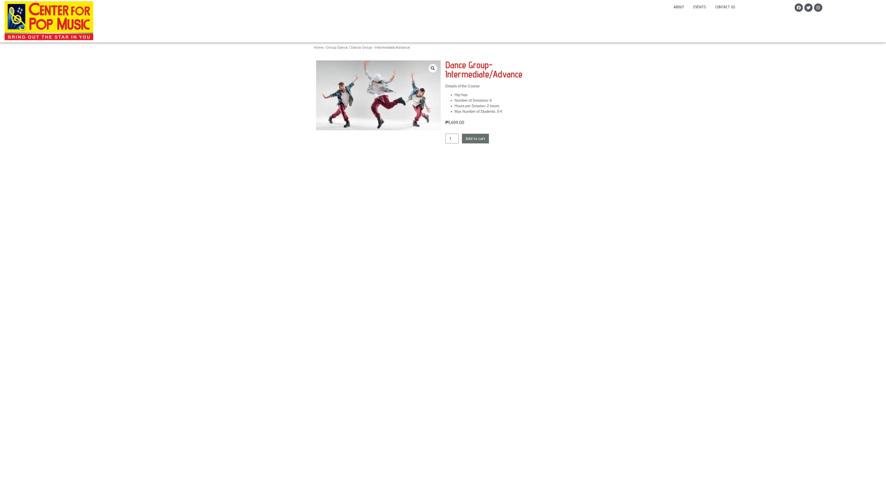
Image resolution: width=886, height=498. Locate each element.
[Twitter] (808, 7)
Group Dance (337, 47)
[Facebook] (799, 7)
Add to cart (475, 138)
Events (699, 6)
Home (318, 47)
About (678, 6)
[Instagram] (818, 7)
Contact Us (725, 6)
